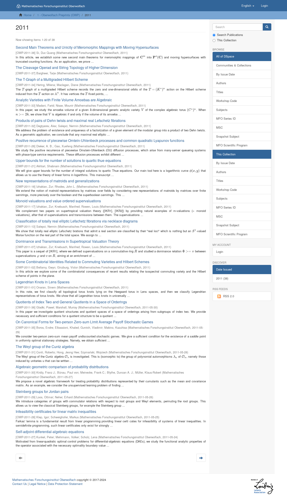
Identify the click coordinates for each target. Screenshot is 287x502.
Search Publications (230, 35)
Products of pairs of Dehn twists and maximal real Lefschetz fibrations (71, 120)
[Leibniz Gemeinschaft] (262, 486)
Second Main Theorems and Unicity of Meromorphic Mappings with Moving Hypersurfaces (87, 47)
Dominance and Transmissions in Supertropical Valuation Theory (67, 241)
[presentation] (143, 57)
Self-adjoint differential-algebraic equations (50, 431)
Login (219, 251)
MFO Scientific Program (232, 145)
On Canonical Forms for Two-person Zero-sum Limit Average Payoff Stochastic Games (84, 321)
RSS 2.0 (228, 296)
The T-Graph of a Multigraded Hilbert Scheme (52, 79)
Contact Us (19, 484)
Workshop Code (226, 101)
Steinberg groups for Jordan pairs (42, 391)
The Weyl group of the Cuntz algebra (45, 346)
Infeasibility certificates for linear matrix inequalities (56, 411)
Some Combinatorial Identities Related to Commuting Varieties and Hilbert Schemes (82, 261)
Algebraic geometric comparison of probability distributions (62, 366)
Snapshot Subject (227, 136)
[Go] (267, 27)
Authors (221, 83)
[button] (248, 5)
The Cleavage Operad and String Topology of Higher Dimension (67, 67)
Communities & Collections (233, 65)
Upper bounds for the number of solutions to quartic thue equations (68, 160)
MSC (219, 127)
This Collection (226, 40)
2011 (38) (222, 278)
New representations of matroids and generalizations (57, 180)
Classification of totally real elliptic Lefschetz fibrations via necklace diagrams (77, 221)
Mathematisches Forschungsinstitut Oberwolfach (44, 480)
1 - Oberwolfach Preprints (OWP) (58, 15)
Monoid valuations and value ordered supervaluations (58, 200)
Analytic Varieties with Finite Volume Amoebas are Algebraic (64, 99)
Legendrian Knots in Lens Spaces (43, 281)
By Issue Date (225, 74)
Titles (219, 92)
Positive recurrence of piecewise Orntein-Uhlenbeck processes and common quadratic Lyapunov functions (100, 140)
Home (27, 15)
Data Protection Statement (65, 484)
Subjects (222, 110)
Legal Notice (37, 484)
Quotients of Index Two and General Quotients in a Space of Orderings (71, 301)
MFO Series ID (226, 118)
